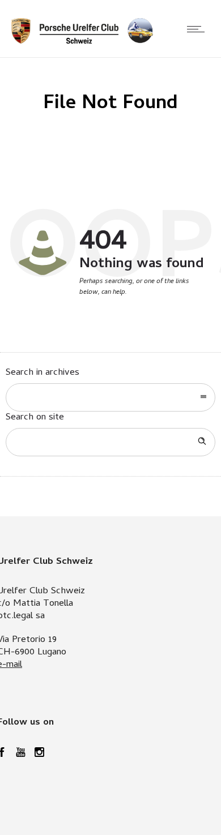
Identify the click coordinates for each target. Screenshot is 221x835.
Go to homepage (148, 320)
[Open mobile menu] (198, 29)
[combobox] (110, 397)
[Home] (82, 42)
